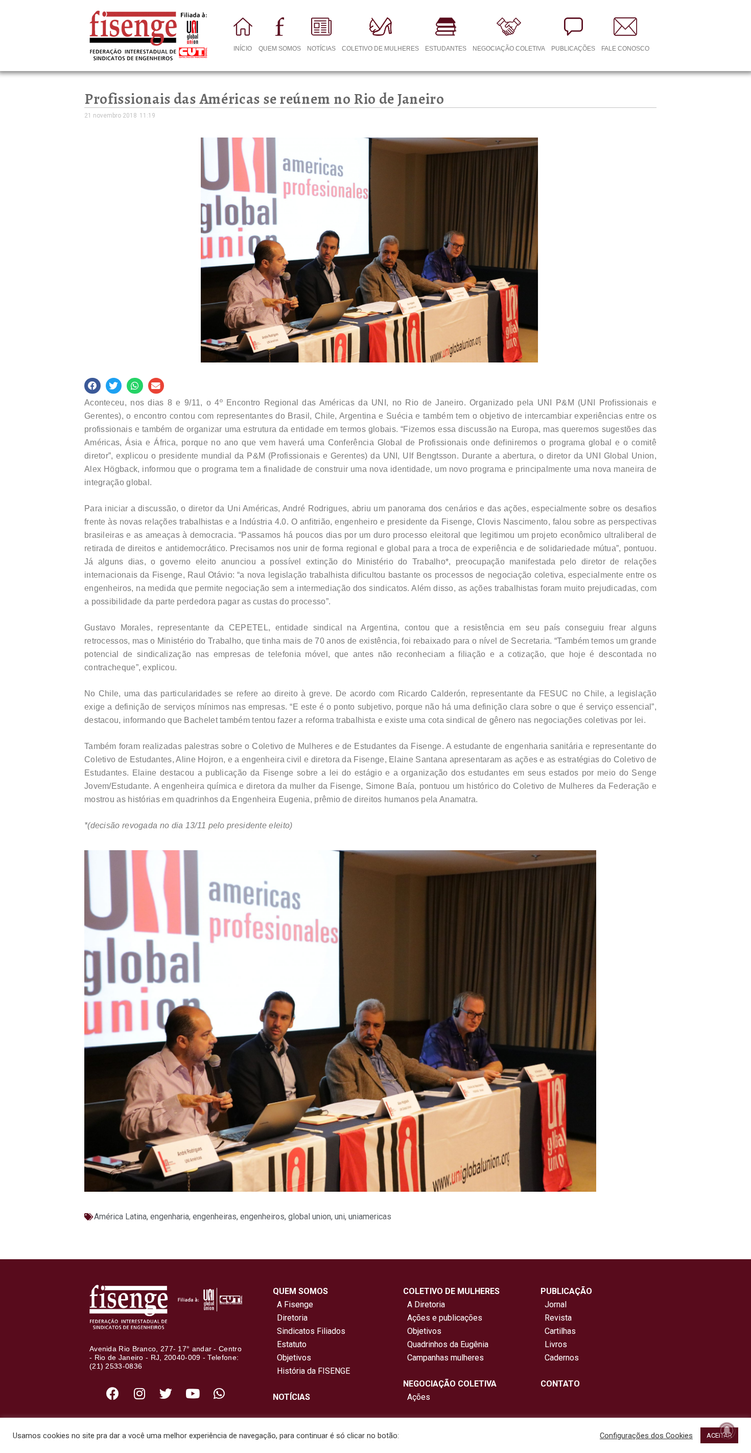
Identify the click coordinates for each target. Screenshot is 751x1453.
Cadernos (562, 1358)
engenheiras (215, 1216)
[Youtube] (192, 1393)
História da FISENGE (311, 1371)
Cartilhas (560, 1331)
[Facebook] (113, 1393)
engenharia (169, 1216)
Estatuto (290, 1344)
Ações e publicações (442, 1318)
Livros (556, 1344)
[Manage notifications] (727, 1430)
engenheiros (262, 1216)
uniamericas (369, 1216)
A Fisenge (293, 1304)
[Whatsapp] (219, 1393)
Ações (416, 1397)
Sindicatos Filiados (309, 1331)
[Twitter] (166, 1393)
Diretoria (290, 1318)
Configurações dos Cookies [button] (646, 1435)
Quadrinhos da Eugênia (445, 1344)
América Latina (120, 1216)
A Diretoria (424, 1304)
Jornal (556, 1304)
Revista (558, 1318)
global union (309, 1216)
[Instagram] (139, 1393)
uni (340, 1216)
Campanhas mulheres (443, 1358)
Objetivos (292, 1358)
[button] (92, 386)
